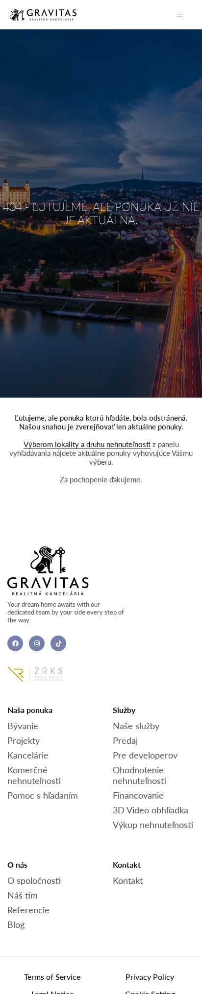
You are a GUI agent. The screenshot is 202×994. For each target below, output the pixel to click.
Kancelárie (28, 755)
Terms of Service (52, 976)
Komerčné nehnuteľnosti (34, 775)
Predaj (125, 740)
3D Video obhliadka (150, 810)
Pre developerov (145, 755)
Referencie (28, 909)
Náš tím (22, 895)
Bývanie (22, 725)
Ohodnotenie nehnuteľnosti (139, 775)
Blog (16, 924)
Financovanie (138, 795)
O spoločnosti (34, 880)
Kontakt (128, 880)
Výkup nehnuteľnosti (153, 824)
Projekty (23, 740)
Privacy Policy (150, 976)
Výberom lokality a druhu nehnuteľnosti (87, 444)
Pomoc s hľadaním (42, 795)
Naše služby (136, 725)
